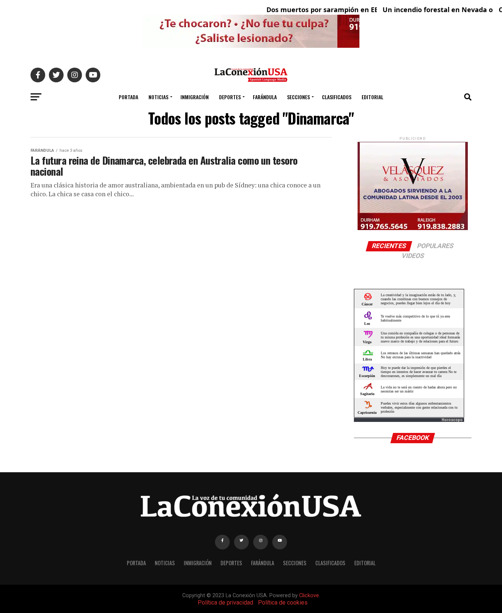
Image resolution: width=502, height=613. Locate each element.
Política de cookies (283, 602)
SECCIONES (298, 97)
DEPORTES (230, 97)
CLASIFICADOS (336, 97)
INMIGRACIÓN (194, 97)
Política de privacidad (225, 602)
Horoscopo (452, 420)
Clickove (309, 595)
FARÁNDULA (265, 97)
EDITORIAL (372, 97)
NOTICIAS (158, 97)
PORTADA (128, 97)
